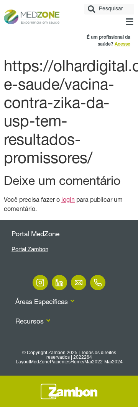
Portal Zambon (30, 249)
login (68, 201)
